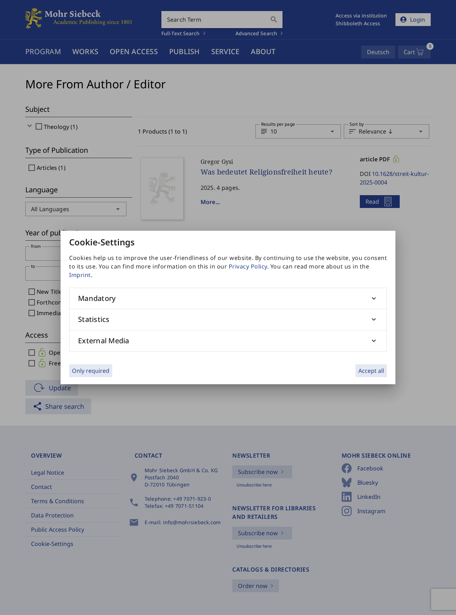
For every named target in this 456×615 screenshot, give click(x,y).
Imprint (80, 275)
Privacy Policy (248, 266)
